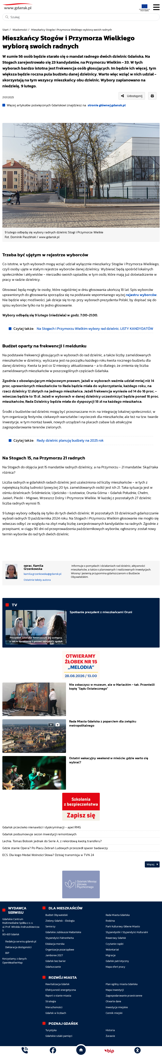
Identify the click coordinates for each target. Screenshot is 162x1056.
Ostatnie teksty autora (37, 580)
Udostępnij (134, 95)
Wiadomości (19, 29)
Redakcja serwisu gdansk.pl (20, 941)
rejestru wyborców (141, 294)
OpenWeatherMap (12, 963)
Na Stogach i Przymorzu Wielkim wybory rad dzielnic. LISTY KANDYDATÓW (95, 328)
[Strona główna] (25, 1051)
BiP (7, 953)
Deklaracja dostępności (18, 947)
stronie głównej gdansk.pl (107, 105)
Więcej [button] (151, 864)
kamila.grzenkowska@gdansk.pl (42, 574)
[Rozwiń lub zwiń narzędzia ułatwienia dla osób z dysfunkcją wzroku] (137, 1051)
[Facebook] (53, 1051)
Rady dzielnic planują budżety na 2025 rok (70, 440)
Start (5, 29)
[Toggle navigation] (156, 7)
